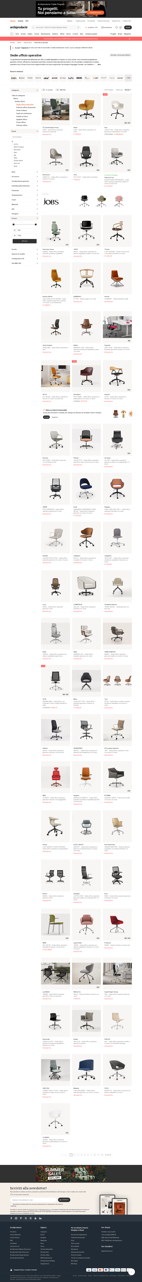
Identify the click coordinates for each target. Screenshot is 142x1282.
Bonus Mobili (75, 1246)
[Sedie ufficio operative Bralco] (22, 78)
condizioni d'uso (32, 1209)
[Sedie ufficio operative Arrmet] (55, 78)
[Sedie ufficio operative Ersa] (63, 78)
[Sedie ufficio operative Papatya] (38, 78)
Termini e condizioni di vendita (80, 1258)
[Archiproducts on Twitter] (26, 1218)
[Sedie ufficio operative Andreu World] (120, 78)
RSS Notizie (113, 1275)
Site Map (128, 1275)
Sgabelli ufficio (21, 119)
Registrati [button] (24, 47)
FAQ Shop (74, 1263)
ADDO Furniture (19, 147)
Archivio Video (45, 1255)
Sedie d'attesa (21, 110)
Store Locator (75, 1243)
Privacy (75, 1275)
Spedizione (74, 1249)
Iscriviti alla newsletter (17, 1258)
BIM (26, 21)
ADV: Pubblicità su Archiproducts (111, 1240)
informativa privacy (44, 1209)
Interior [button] (13, 21)
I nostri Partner (14, 1237)
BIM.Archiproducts (46, 1258)
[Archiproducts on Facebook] (12, 1218)
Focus (42, 1246)
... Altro (98, 64)
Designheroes (45, 1263)
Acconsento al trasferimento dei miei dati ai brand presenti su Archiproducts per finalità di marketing (37, 1205)
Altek (15, 158)
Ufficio (15, 98)
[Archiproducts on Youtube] (35, 1218)
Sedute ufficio (20, 101)
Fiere (42, 1243)
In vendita (49, 90)
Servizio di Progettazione (79, 1234)
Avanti (107, 1155)
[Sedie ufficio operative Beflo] (71, 78)
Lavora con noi (14, 1246)
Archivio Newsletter (47, 1249)
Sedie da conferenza (24, 113)
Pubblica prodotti (80, 21)
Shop (72, 1240)
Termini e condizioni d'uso (100, 1275)
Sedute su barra (22, 116)
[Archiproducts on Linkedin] (40, 1218)
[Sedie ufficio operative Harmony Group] (30, 78)
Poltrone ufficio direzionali (25, 107)
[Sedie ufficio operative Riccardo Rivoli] (112, 78)
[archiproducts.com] (19, 27)
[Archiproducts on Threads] (30, 1218)
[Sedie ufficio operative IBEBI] (79, 78)
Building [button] (20, 21)
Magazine (44, 1240)
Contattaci (13, 1243)
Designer (43, 1237)
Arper (15, 166)
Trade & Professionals (103, 21)
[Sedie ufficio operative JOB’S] (14, 78)
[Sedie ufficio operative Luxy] (95, 78)
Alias (15, 152)
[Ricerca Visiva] (78, 27)
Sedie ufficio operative (25, 104)
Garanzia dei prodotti (77, 1252)
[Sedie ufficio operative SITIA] (46, 78)
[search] (33, 27)
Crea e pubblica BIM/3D (108, 1234)
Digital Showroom (107, 1251)
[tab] (16, 1227)
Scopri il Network (15, 1234)
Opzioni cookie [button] (82, 1275)
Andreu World (18, 160)
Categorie (44, 1232)
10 (102, 1155)
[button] (70, 21)
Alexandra (17, 149)
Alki (15, 155)
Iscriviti (65, 1199)
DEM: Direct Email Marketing (110, 1237)
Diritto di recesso (76, 1255)
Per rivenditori (91, 21)
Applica (25, 241)
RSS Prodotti (121, 1275)
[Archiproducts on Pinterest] (21, 1218)
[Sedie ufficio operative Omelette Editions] (104, 78)
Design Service (116, 21)
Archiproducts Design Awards (19, 1255)
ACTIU (16, 144)
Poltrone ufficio (21, 125)
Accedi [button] (128, 27)
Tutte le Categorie (18, 95)
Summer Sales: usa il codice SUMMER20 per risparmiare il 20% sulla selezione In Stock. (71, 38)
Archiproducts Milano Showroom (20, 1249)
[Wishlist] (117, 27)
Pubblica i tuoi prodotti (108, 1232)
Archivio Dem (45, 1252)
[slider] (13, 224)
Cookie (90, 1275)
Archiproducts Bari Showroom (19, 1252)
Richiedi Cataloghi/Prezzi (120, 55)
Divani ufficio (21, 122)
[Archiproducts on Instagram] (16, 1218)
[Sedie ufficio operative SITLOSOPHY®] (87, 78)
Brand (42, 1234)
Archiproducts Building (48, 1261)
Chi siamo (13, 1232)
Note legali (74, 1261)
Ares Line (17, 163)
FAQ (11, 1240)
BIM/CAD (63, 90)
